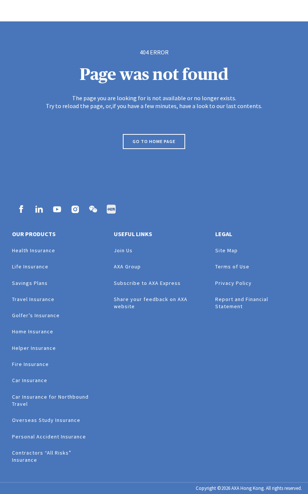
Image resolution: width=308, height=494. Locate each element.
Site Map (226, 250)
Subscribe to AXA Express (147, 283)
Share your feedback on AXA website (150, 303)
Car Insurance (29, 380)
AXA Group (127, 266)
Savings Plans (30, 283)
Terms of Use (232, 266)
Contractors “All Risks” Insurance (41, 456)
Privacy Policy (233, 283)
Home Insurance (32, 331)
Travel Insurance (33, 299)
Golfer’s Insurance (36, 315)
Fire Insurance (30, 364)
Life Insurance (30, 266)
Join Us (123, 250)
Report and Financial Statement (241, 303)
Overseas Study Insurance (46, 420)
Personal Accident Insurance (49, 436)
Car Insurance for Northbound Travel (50, 400)
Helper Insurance (34, 348)
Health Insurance (33, 250)
